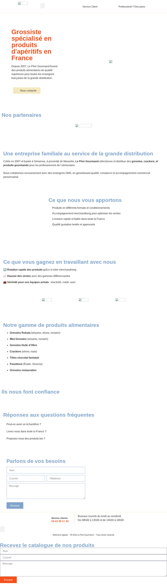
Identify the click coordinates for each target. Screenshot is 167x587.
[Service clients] (46, 519)
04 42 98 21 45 (60, 521)
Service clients (59, 518)
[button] (42, 5)
